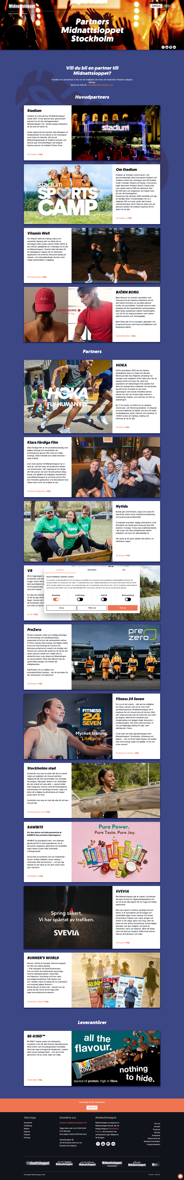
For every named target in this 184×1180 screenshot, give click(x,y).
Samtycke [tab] (60, 570)
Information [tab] (92, 570)
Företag (27, 1138)
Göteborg (28, 1126)
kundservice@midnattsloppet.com (73, 1123)
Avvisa (61, 608)
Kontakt (157, 1127)
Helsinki (27, 1135)
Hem (10, 14)
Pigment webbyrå (154, 1174)
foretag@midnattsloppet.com (100, 85)
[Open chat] (180, 1176)
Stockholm (28, 1123)
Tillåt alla (122, 608)
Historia (157, 1133)
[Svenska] (167, 6)
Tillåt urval (92, 608)
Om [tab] (124, 570)
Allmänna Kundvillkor (152, 1141)
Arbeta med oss (154, 1138)
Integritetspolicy (153, 1144)
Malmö (26, 1129)
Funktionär (156, 1135)
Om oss (157, 1124)
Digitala (27, 1132)
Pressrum (156, 1130)
